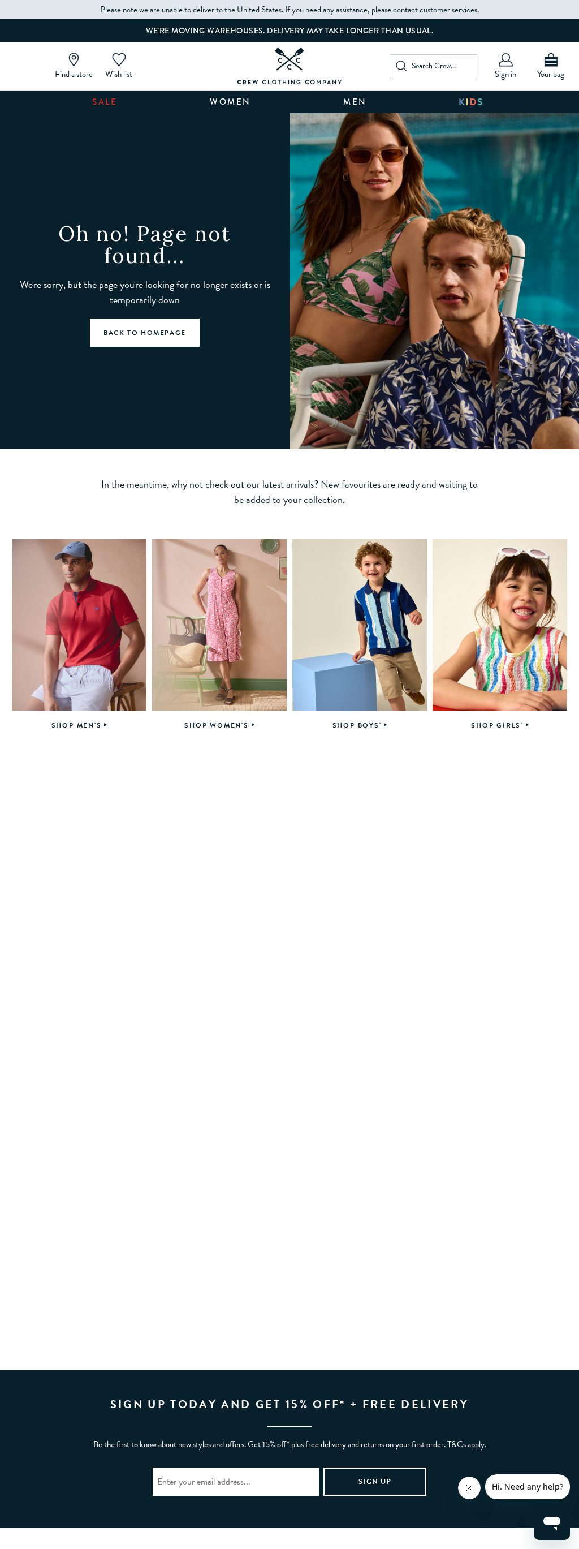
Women (230, 102)
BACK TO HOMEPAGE (144, 333)
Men (355, 102)
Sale (104, 102)
